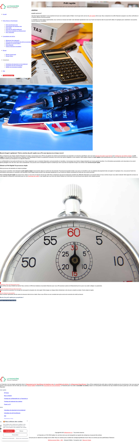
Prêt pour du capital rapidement (14, 29)
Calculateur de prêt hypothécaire (14, 65)
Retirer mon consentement (22, 438)
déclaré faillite (31, 385)
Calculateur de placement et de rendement (17, 64)
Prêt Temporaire (10, 32)
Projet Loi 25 (7, 404)
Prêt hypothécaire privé (12, 24)
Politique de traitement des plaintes (13, 401)
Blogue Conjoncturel (11, 54)
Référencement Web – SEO (55, 440)
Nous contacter (8, 395)
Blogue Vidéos (9, 56)
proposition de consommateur (52, 385)
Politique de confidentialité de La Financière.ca (16, 398)
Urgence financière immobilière (13, 46)
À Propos (6, 392)
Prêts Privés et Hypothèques (10, 20)
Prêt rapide (8, 28)
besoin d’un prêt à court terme (104, 156)
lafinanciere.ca (68, 432)
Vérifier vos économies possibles (14, 67)
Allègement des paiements (12, 40)
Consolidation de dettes (9, 36)
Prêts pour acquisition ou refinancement (16, 31)
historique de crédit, (33, 176)
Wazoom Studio (86, 440)
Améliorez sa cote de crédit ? (13, 43)
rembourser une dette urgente (123, 156)
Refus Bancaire (9, 45)
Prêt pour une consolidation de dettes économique (18, 42)
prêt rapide (92, 16)
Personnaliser (15, 434)
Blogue (4, 50)
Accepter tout (9, 431)
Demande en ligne (8, 75)
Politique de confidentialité (8, 438)
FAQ (4, 71)
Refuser (21, 431)
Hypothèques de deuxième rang (14, 26)
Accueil (5, 14)
